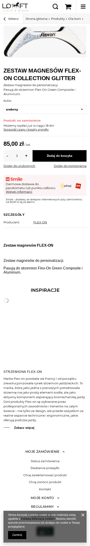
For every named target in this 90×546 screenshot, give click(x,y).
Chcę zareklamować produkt (45, 475)
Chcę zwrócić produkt (45, 482)
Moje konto (42, 498)
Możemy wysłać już (17, 125)
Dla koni (74, 18)
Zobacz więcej (24, 427)
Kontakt (45, 489)
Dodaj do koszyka (59, 156)
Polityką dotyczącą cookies (38, 518)
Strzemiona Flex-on (22, 372)
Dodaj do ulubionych (19, 166)
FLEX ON (40, 222)
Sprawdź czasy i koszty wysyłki (26, 129)
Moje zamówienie (42, 452)
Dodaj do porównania (70, 166)
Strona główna (37, 18)
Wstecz (13, 18)
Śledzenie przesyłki (45, 468)
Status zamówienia (45, 461)
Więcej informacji (19, 191)
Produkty (58, 18)
